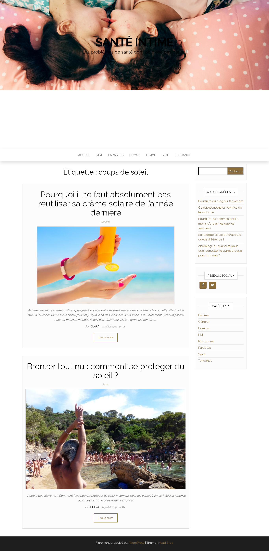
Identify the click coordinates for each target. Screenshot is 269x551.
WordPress (136, 543)
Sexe (165, 155)
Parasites (115, 155)
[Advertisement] (134, 119)
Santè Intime (135, 42)
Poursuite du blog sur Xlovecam (220, 201)
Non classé (206, 341)
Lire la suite (105, 337)
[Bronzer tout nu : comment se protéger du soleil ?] (105, 439)
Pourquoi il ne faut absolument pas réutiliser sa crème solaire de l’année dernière (105, 203)
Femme (151, 155)
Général (104, 221)
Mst (99, 155)
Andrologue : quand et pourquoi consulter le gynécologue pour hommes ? (220, 250)
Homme (134, 155)
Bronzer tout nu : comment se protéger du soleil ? (106, 370)
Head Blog (165, 543)
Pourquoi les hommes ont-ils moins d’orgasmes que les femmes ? (218, 223)
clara (95, 326)
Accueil (84, 155)
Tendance (183, 155)
